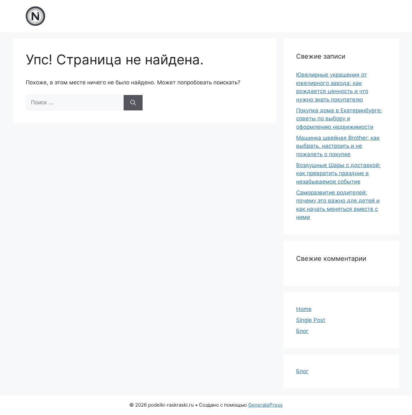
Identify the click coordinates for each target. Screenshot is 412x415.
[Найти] (133, 102)
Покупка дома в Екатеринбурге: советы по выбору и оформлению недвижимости (339, 118)
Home (304, 309)
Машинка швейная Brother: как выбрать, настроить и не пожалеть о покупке (337, 146)
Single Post (310, 320)
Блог (302, 331)
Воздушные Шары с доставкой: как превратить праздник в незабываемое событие (338, 173)
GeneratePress (265, 405)
